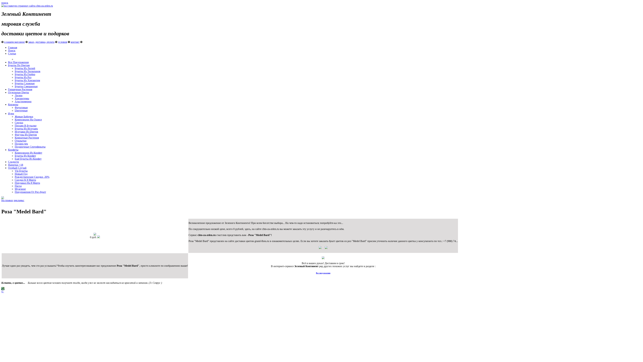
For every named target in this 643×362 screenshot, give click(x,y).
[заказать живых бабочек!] (2, 198)
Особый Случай (17, 167)
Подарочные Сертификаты (30, 146)
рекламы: (19, 200)
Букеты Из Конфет (25, 155)
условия (62, 42)
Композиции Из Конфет (28, 152)
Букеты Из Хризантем (27, 80)
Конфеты (13, 149)
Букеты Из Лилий (25, 68)
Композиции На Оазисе (28, 119)
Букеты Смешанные (26, 86)
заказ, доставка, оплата (41, 42)
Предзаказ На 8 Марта (27, 183)
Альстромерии (23, 101)
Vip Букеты (21, 170)
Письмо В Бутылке (26, 125)
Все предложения (323, 273)
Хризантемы (22, 98)
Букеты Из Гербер (25, 74)
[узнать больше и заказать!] (323, 248)
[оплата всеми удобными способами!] (323, 258)
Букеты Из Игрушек (26, 128)
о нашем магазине (14, 42)
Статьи (12, 53)
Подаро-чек (21, 143)
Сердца (19, 122)
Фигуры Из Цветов (26, 134)
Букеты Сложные (25, 83)
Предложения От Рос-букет (30, 192)
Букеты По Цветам (19, 65)
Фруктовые (21, 107)
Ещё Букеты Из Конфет (28, 158)
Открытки (20, 140)
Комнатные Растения (27, 137)
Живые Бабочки (24, 116)
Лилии (18, 95)
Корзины (13, 104)
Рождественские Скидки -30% (32, 176)
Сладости (13, 161)
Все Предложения (18, 62)
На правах (7, 200)
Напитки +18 (15, 164)
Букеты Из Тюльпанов (27, 71)
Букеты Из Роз (23, 77)
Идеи (11, 113)
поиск (4, 2)
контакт (75, 42)
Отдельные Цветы (18, 92)
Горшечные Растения (20, 89)
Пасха (18, 186)
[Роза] (95, 234)
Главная (12, 47)
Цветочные (21, 110)
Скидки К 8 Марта (25, 179)
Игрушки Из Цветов (26, 131)
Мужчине (20, 189)
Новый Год (21, 173)
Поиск (11, 50)
